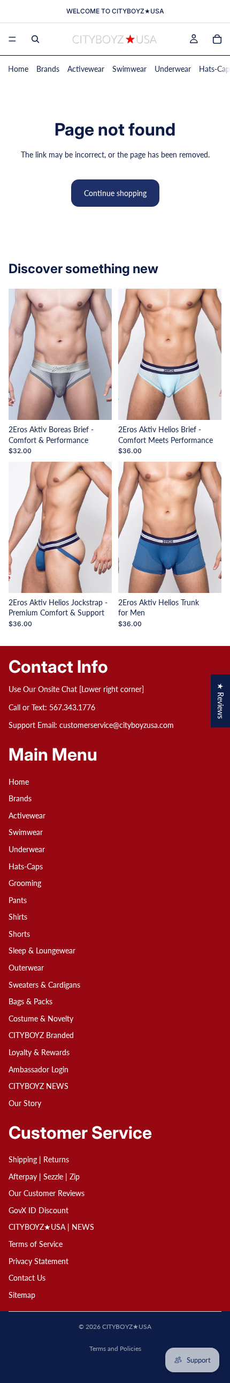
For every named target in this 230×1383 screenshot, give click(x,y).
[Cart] (217, 39)
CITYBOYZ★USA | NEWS (51, 1226)
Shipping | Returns (39, 1159)
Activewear (85, 68)
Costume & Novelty (41, 1018)
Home (18, 68)
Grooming (25, 883)
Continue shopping (115, 193)
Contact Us (27, 1277)
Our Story (25, 1103)
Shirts (18, 916)
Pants (18, 899)
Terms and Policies (115, 1348)
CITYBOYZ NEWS (38, 1086)
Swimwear (129, 68)
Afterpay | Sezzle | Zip (44, 1176)
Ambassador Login (38, 1068)
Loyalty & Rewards (39, 1052)
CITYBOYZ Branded (41, 1035)
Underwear (173, 68)
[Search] (35, 39)
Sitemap (22, 1294)
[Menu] (12, 39)
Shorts (19, 933)
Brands (47, 68)
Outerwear (26, 967)
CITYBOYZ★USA (126, 1326)
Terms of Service (36, 1244)
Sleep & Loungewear (42, 950)
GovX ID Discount (38, 1210)
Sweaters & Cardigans (44, 984)
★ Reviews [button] (220, 701)
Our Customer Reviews (47, 1193)
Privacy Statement (38, 1260)
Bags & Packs (30, 1001)
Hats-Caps (26, 865)
